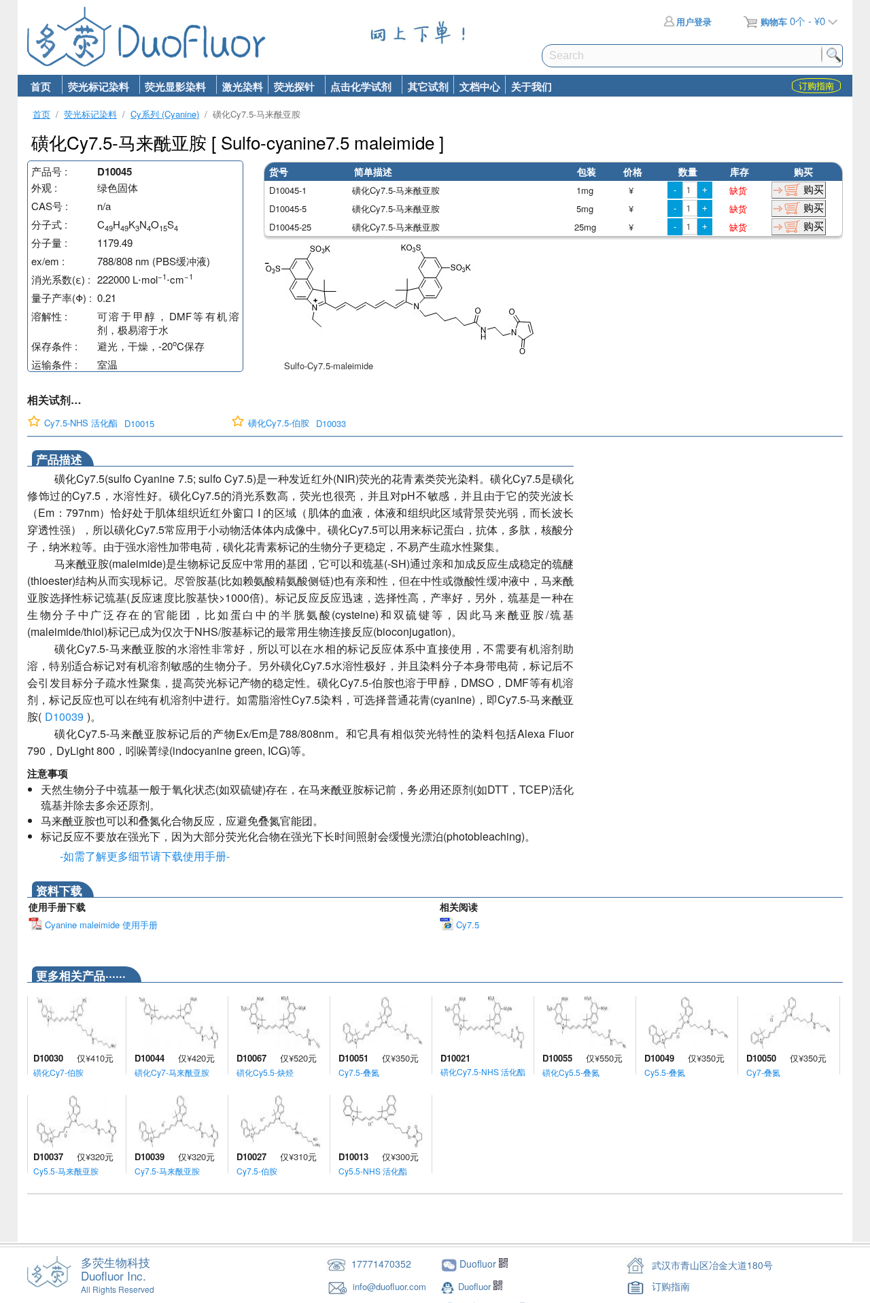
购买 (813, 189)
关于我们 (531, 86)
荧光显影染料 (173, 86)
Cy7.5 (466, 924)
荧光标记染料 (95, 86)
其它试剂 (428, 86)
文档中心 (479, 86)
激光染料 (242, 86)
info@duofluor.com (391, 1286)
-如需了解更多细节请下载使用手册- (142, 856)
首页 (41, 86)
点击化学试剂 (358, 86)
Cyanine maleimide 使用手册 (100, 924)
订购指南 (671, 1286)
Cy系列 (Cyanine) (164, 113)
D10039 (64, 716)
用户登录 (694, 21)
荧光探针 (291, 86)
